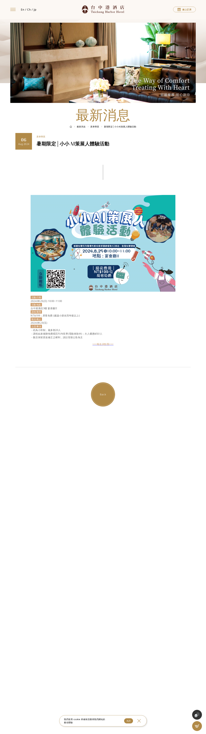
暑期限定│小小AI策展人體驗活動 (120, 126)
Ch (29, 9)
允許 (128, 720)
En (22, 9)
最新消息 (81, 126)
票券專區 (94, 126)
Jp (35, 9)
